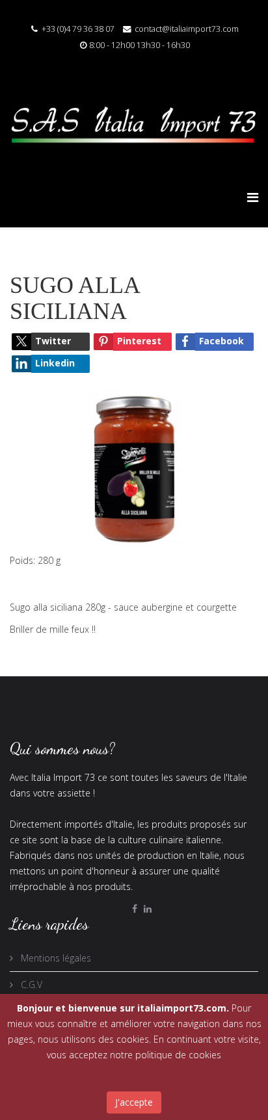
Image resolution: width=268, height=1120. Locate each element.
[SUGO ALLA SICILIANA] (134, 467)
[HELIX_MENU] (252, 197)
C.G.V (30, 984)
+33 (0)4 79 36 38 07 (78, 28)
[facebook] (134, 908)
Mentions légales (54, 958)
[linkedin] (148, 908)
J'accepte (134, 1102)
